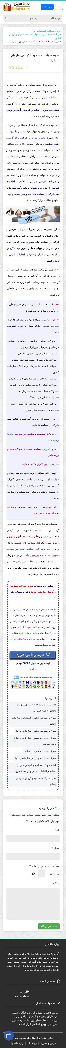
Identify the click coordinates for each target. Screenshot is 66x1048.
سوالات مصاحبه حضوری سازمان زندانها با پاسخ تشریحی (35, 741)
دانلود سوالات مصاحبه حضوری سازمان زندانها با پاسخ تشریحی (36, 707)
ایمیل (56, 848)
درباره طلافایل (17, 1043)
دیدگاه (56, 883)
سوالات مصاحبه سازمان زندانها (40, 751)
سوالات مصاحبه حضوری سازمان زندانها (36, 730)
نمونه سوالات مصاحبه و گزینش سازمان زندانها (36, 781)
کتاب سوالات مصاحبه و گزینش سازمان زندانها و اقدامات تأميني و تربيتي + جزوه (35, 768)
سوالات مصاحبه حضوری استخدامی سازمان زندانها (34, 720)
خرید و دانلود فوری (30, 654)
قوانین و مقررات (47, 1043)
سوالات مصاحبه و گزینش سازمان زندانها (35, 758)
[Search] (7, 18)
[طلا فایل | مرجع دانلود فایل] (16, 7)
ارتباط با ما (32, 1043)
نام (57, 830)
